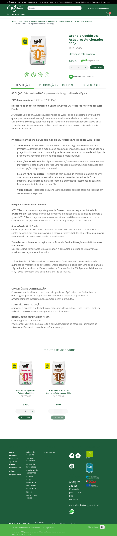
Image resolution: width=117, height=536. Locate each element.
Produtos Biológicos (65, 2)
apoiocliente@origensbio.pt (84, 505)
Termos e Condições (30, 459)
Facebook (71, 455)
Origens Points (15, 474)
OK (102, 527)
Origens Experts (50, 452)
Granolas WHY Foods (83, 21)
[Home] (15, 8)
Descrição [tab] (23, 85)
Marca (11, 452)
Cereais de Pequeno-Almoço (60, 21)
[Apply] (84, 9)
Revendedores (15, 468)
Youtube (71, 466)
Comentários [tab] (92, 85)
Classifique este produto (82, 54)
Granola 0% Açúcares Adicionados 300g (25, 391)
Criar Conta (20, 14)
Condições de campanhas (32, 471)
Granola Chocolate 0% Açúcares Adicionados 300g (58, 391)
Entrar (12, 14)
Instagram (78, 455)
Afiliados (12, 471)
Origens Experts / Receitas (98, 8)
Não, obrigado (93, 527)
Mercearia (23, 21)
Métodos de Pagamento (31, 487)
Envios (29, 492)
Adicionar (97, 67)
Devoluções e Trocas (31, 496)
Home (14, 21)
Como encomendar (31, 481)
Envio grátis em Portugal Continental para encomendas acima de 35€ (33, 2)
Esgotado (58, 417)
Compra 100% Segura (82, 2)
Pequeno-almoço (38, 21)
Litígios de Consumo (30, 453)
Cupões (29, 476)
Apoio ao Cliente (13, 463)
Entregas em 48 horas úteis (101, 2)
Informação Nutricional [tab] (56, 85)
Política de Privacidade (31, 465)
